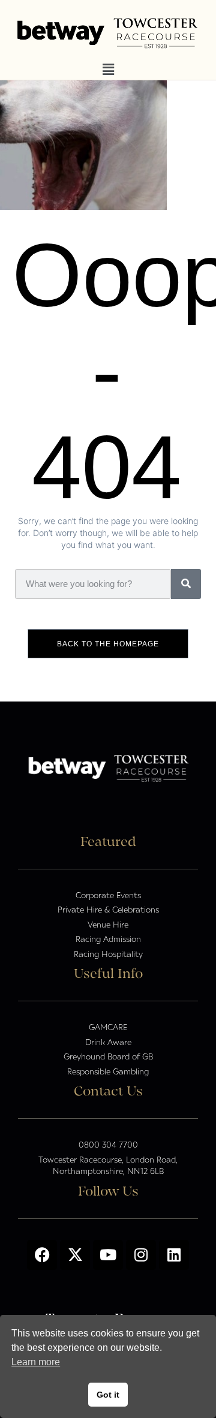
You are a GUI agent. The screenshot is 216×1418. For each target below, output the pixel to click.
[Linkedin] (174, 1255)
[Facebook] (42, 1255)
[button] (108, 70)
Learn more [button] (35, 1362)
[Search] (186, 584)
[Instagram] (141, 1255)
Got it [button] (108, 1394)
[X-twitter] (75, 1255)
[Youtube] (108, 1255)
